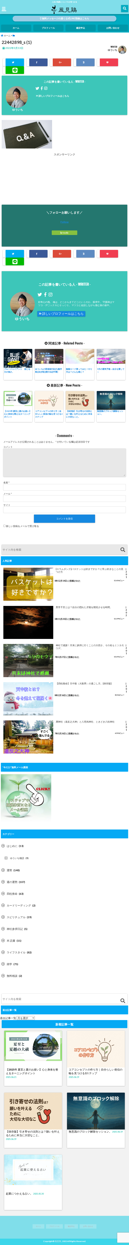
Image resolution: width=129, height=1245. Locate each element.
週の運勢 (12, 881)
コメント (8, 446)
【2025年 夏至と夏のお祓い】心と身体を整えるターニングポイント (17, 414)
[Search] (122, 550)
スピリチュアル (16, 917)
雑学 (9, 964)
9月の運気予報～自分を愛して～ (110, 370)
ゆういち (112, 49)
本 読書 (11, 940)
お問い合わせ (112, 27)
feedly (65, 232)
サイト (6, 504)
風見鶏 (58, 1241)
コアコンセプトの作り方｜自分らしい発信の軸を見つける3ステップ (48, 414)
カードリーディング (19, 905)
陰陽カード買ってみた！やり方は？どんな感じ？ (79, 370)
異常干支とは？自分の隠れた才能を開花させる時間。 (84, 607)
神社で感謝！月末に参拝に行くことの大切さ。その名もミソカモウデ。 (90, 647)
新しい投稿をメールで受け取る (22, 526)
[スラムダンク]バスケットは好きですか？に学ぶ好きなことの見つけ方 (89, 570)
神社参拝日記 (15, 928)
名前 (6, 482)
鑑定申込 (80, 27)
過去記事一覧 (8, 1018)
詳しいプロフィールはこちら (53, 95)
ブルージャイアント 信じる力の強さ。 (17, 370)
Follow (64, 221)
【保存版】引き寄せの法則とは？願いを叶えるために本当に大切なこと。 (79, 414)
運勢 (9, 870)
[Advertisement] (64, 179)
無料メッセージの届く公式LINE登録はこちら (65, 18)
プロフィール (48, 27)
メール (7, 493)
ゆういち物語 (17, 858)
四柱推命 (12, 893)
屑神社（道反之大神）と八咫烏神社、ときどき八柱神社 (85, 721)
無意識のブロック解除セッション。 (110, 412)
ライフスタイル (16, 952)
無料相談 (12, 975)
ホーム (16, 27)
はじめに (12, 845)
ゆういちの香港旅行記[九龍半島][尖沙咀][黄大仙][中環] (48, 370)
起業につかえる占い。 (19, 1193)
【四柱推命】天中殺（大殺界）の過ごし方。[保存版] (84, 683)
